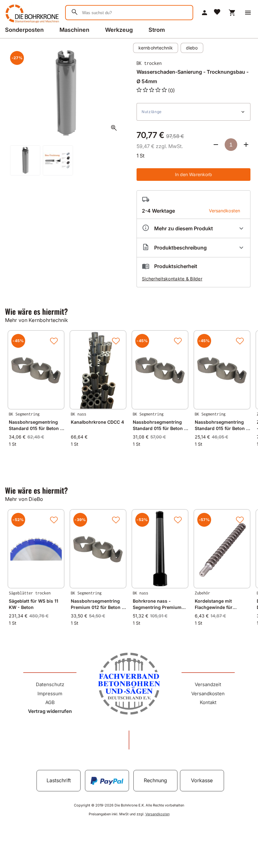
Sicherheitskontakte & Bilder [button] (172, 278)
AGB (50, 702)
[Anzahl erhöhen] (246, 144)
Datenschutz (50, 684)
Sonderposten (24, 29)
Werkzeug (119, 29)
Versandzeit (208, 684)
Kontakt (208, 702)
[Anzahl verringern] (215, 144)
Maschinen (74, 29)
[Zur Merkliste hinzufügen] (54, 341)
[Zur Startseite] (31, 23)
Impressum (49, 694)
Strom (157, 29)
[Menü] (248, 12)
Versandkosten (208, 694)
